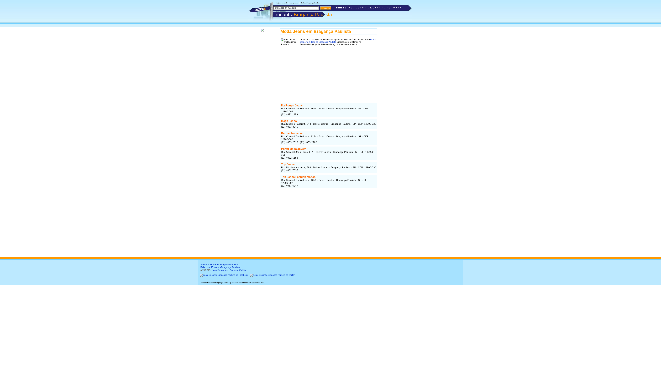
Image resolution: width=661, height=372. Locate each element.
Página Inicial (281, 3)
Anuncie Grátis (238, 270)
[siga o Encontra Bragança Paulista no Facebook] (224, 275)
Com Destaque (220, 270)
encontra (303, 14)
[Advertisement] (328, 71)
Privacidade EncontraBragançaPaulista (248, 283)
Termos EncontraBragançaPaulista (214, 283)
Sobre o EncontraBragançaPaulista (219, 264)
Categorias (294, 3)
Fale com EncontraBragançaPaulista (220, 267)
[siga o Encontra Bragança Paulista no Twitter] (272, 275)
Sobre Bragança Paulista (310, 3)
